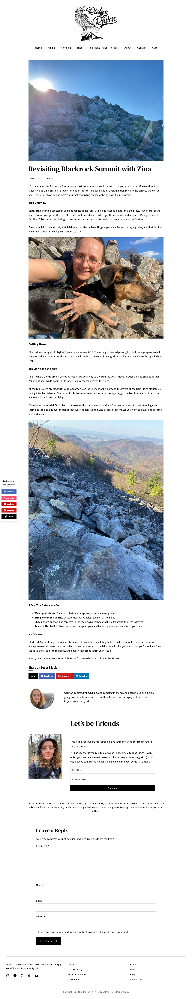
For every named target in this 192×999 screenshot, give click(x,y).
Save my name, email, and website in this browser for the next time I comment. (84, 932)
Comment (42, 846)
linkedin (83, 676)
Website (40, 916)
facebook (48, 676)
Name (40, 885)
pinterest (66, 676)
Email (40, 900)
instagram (10, 498)
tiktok (10, 516)
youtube (10, 504)
